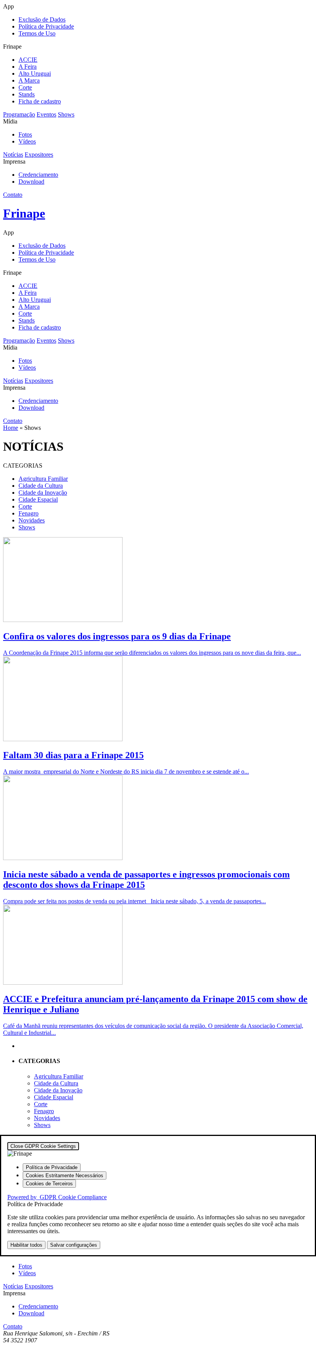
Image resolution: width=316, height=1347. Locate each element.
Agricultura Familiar (43, 478)
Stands (26, 94)
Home (10, 427)
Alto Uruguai (34, 73)
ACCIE (27, 59)
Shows (66, 114)
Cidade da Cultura (40, 485)
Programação (19, 114)
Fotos (25, 134)
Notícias (13, 154)
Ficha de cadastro (39, 101)
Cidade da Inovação (42, 492)
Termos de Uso (36, 33)
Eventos (46, 114)
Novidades (31, 520)
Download (31, 181)
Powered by (57, 1197)
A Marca (29, 80)
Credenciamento (38, 174)
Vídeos (27, 141)
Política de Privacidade (46, 26)
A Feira (27, 66)
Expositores (39, 154)
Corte (25, 87)
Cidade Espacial (38, 499)
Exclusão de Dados (42, 19)
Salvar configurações (73, 1245)
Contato (12, 194)
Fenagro (28, 513)
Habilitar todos (26, 1245)
